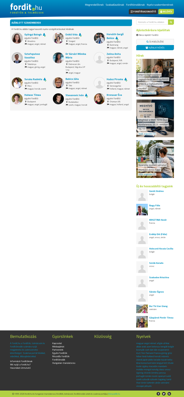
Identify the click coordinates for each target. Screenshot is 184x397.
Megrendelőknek (94, 5)
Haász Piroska (115, 79)
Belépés (167, 11)
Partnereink (57, 349)
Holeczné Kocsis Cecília (161, 248)
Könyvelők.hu (114, 393)
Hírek (140, 55)
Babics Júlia (72, 79)
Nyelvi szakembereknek (160, 5)
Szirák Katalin (156, 263)
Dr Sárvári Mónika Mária (76, 56)
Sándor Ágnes (156, 291)
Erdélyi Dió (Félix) (158, 234)
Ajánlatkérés (156, 47)
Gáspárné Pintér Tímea (161, 317)
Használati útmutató (20, 368)
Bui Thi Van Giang (158, 306)
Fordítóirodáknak (135, 5)
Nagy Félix (154, 205)
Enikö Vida (72, 34)
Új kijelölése (156, 41)
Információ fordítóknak (21, 361)
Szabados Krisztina (159, 277)
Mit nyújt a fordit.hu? (20, 364)
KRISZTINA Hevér (158, 220)
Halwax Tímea (32, 95)
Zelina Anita (114, 54)
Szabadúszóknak (115, 5)
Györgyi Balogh (33, 34)
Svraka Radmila (33, 79)
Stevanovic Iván (75, 95)
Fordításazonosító (144, 11)
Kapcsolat (57, 343)
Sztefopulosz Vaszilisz (32, 56)
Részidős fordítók (60, 356)
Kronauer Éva (114, 95)
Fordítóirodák (58, 359)
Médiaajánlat (58, 346)
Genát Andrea (156, 191)
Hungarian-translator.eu (63, 363)
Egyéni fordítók (59, 353)
